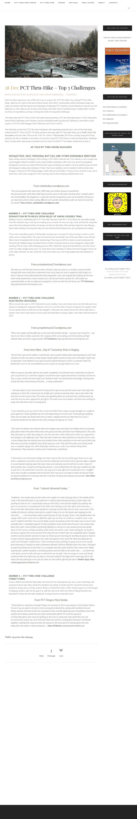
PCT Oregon (108, 119)
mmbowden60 (57, 94)
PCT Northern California (115, 115)
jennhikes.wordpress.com (21, 478)
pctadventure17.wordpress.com (54, 264)
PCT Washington (110, 123)
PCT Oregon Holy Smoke (54, 600)
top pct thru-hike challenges (22, 637)
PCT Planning (29, 94)
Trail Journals (58, 135)
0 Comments (71, 94)
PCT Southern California (115, 107)
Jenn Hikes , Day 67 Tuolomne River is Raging (54, 349)
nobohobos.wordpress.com (54, 185)
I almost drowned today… (54, 488)
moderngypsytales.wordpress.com (25, 562)
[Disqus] (51, 700)
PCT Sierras (108, 111)
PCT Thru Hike (42, 94)
